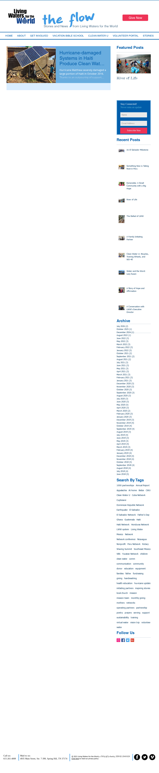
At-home (133, 490)
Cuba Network (138, 495)
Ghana (120, 520)
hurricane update (142, 583)
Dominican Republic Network (130, 505)
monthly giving (138, 598)
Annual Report (143, 485)
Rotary (145, 544)
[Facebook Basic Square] (123, 640)
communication (124, 564)
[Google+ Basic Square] (132, 640)
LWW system (123, 529)
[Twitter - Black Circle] (145, 757)
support (146, 613)
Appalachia (122, 490)
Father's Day (143, 515)
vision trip (135, 623)
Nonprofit (121, 544)
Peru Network (133, 544)
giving (119, 578)
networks (130, 603)
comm (132, 559)
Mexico (120, 534)
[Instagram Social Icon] (118, 640)
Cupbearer (121, 500)
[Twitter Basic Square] (127, 640)
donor (119, 569)
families (120, 574)
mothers (121, 603)
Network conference (126, 539)
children (144, 554)
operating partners (125, 608)
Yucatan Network (130, 554)
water (119, 627)
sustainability (123, 618)
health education (124, 583)
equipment (140, 569)
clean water (122, 559)
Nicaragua (142, 539)
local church (122, 593)
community (138, 564)
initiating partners (125, 588)
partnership (141, 608)
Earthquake (122, 510)
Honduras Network (140, 525)
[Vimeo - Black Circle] (152, 757)
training (134, 618)
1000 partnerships (125, 485)
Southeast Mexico (142, 549)
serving (137, 613)
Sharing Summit (124, 549)
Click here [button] (75, 759)
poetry (120, 613)
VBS (118, 554)
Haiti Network (123, 525)
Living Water (137, 529)
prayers (128, 613)
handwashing (130, 578)
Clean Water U (123, 495)
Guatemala (130, 520)
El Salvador (134, 510)
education (129, 569)
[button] (68, 35)
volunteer (145, 623)
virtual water (122, 623)
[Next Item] (145, 63)
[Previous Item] (121, 63)
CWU (148, 490)
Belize (141, 490)
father (128, 574)
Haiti (138, 520)
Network (129, 534)
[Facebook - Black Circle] (137, 757)
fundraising (138, 574)
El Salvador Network (126, 515)
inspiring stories (142, 588)
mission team (123, 598)
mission (133, 593)
